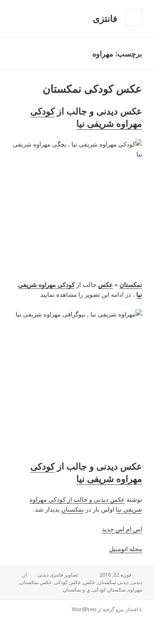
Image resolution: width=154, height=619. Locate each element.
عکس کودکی (67, 582)
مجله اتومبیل (125, 549)
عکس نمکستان (36, 582)
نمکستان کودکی (109, 589)
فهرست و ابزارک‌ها (133, 26)
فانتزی (105, 18)
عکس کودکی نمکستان (92, 88)
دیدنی (136, 582)
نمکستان (72, 509)
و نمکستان (74, 589)
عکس (89, 582)
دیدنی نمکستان (113, 582)
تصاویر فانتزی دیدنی (57, 574)
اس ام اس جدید (122, 529)
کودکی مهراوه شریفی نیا (86, 117)
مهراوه (135, 589)
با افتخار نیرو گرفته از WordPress (106, 609)
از (25, 574)
